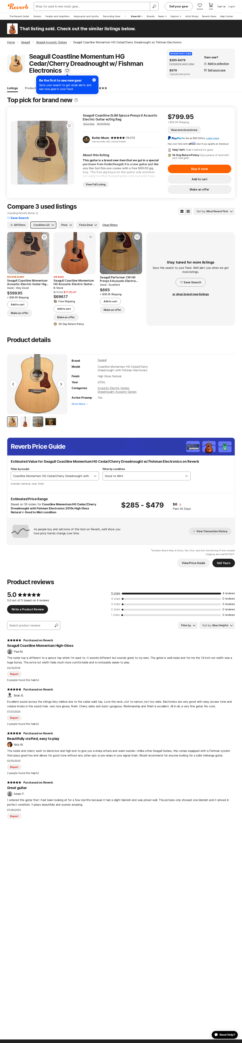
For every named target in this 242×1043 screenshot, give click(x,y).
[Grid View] (182, 211)
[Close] (94, 79)
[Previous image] (15, 152)
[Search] (154, 6)
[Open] (95, 475)
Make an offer (199, 189)
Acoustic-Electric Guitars (114, 388)
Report (14, 673)
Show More (78, 403)
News (161, 16)
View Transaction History (211, 531)
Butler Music (100, 138)
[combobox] (51, 476)
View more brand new (184, 129)
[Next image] (69, 152)
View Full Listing (96, 184)
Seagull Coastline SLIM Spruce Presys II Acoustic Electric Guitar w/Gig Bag (120, 117)
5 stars (115, 593)
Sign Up (221, 6)
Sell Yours (223, 563)
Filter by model (20, 468)
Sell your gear (178, 6)
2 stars (115, 609)
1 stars (115, 615)
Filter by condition (114, 468)
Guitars (37, 16)
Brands (151, 16)
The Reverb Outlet (19, 16)
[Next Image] (60, 384)
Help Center (226, 16)
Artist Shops (192, 16)
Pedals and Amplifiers (58, 16)
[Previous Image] (13, 384)
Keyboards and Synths (86, 16)
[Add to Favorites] (67, 70)
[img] (118, 137)
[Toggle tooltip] (76, 100)
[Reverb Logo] (18, 6)
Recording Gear (111, 16)
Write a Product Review (28, 609)
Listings (12, 88)
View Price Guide (193, 563)
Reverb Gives (209, 16)
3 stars (115, 604)
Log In (231, 6)
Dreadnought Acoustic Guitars (117, 392)
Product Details (36, 88)
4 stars (115, 598)
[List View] (188, 211)
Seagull (102, 360)
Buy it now (199, 169)
